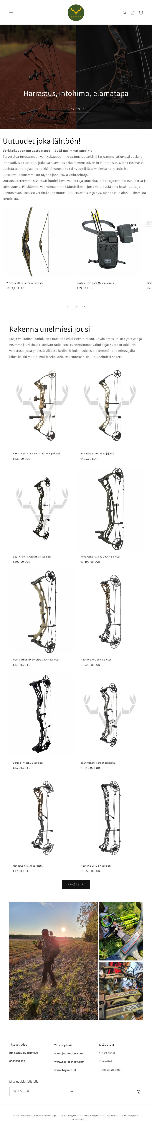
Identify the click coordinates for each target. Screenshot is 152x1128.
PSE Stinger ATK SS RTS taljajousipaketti (36, 453)
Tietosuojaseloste (109, 1069)
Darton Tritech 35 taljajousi (28, 762)
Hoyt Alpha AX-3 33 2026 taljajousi (100, 556)
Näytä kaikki (76, 884)
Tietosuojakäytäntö (92, 1115)
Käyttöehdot (111, 1115)
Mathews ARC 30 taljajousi (95, 659)
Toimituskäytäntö (130, 1115)
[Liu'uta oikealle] (84, 306)
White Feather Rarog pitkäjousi (24, 283)
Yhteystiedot (106, 1061)
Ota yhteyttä (76, 108)
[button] (11, 13)
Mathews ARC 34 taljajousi (28, 865)
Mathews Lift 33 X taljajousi (96, 865)
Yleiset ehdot (107, 1053)
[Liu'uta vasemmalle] (68, 306)
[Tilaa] (72, 1091)
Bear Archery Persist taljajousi (98, 762)
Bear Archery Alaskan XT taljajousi (32, 556)
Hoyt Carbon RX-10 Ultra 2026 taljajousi (36, 659)
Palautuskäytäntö (70, 1115)
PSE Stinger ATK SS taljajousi (97, 453)
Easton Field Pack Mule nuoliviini (96, 283)
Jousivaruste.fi (28, 1115)
